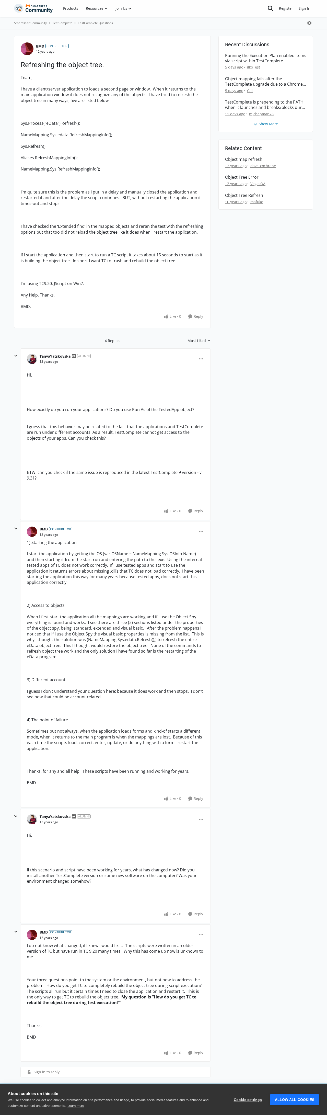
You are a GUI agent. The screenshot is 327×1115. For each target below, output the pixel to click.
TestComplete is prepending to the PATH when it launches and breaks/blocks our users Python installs (264, 104)
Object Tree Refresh (244, 195)
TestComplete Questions (95, 23)
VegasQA (257, 183)
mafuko (256, 201)
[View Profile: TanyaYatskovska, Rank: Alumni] (32, 359)
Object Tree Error (242, 177)
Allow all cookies (294, 1100)
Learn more (75, 1106)
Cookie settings (248, 1100)
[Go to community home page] (33, 8)
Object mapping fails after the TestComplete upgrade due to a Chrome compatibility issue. (264, 81)
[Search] (270, 8)
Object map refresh (243, 159)
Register (286, 8)
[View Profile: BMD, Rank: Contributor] (27, 48)
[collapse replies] (16, 356)
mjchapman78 (261, 113)
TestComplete (62, 23)
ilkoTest (253, 67)
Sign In (304, 8)
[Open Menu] (309, 23)
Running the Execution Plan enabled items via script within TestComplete (265, 58)
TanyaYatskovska (55, 356)
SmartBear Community (30, 23)
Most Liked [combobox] (199, 340)
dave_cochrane (263, 165)
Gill (250, 90)
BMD (40, 46)
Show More (268, 123)
